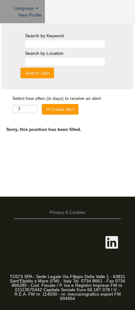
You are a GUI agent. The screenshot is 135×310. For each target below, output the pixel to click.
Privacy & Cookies (67, 212)
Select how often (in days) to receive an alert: (57, 98)
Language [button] (24, 8)
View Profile (29, 15)
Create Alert (62, 109)
